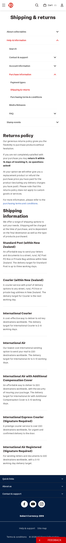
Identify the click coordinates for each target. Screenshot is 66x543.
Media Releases (17, 105)
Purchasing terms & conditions (26, 97)
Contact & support (18, 57)
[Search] (37, 5)
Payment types (17, 82)
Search (13, 48)
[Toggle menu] (3, 5)
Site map (42, 528)
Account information (19, 66)
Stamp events (14, 122)
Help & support (27, 528)
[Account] (62, 5)
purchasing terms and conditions (20, 203)
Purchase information (20, 74)
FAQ (11, 113)
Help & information (16, 40)
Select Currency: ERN (32, 516)
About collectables (16, 31)
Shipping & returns (20, 89)
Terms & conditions (17, 537)
